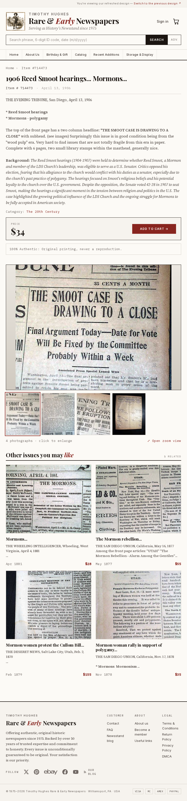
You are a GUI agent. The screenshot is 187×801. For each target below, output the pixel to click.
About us (141, 723)
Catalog (81, 54)
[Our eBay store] (50, 772)
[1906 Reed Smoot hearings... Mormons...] (22, 414)
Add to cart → (154, 229)
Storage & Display (139, 54)
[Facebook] (65, 772)
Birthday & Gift (57, 54)
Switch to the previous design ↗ (157, 3)
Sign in (162, 21)
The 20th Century (43, 212)
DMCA (167, 756)
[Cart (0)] (176, 21)
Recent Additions (106, 54)
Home (14, 54)
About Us (32, 54)
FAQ (110, 730)
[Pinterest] (36, 772)
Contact (113, 723)
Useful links (143, 741)
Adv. (174, 39)
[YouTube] (76, 772)
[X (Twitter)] (26, 772)
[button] (93, 327)
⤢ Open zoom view (164, 441)
